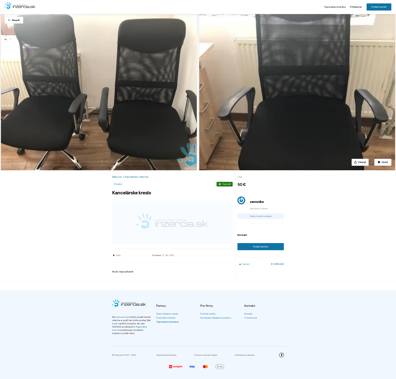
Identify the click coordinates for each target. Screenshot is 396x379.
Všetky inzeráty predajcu (261, 216)
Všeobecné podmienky (166, 355)
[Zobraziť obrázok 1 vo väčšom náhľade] (99, 91)
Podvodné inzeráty (165, 317)
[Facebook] (281, 355)
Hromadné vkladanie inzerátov (215, 317)
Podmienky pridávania (244, 355)
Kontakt (248, 313)
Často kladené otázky (167, 313)
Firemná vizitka (207, 313)
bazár (115, 323)
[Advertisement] (172, 222)
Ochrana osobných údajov (205, 355)
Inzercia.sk (120, 317)
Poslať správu (260, 246)
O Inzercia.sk (250, 317)
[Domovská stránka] (20, 6)
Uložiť (385, 162)
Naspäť (16, 20)
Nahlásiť (246, 264)
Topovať (226, 184)
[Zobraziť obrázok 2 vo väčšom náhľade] (297, 91)
